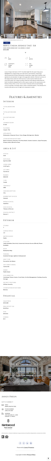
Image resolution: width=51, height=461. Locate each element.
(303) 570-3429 (9, 410)
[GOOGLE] (31, 443)
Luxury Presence (29, 447)
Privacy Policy (31, 454)
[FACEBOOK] (20, 443)
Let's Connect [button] (25, 382)
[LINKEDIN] (27, 443)
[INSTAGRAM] (23, 443)
